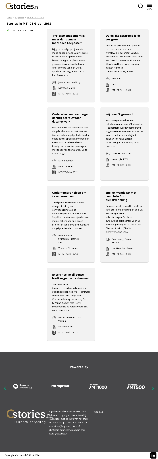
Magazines (19, 17)
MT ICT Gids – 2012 (35, 17)
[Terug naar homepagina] (23, 5)
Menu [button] (149, 8)
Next (153, 388)
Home (9, 17)
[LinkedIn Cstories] (153, 455)
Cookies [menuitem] (98, 411)
